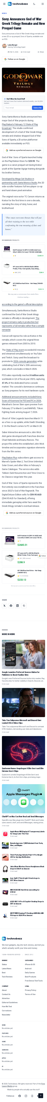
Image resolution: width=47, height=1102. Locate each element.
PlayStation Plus (9, 457)
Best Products (30, 977)
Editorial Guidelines (10, 1002)
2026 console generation (25, 361)
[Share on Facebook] (10, 605)
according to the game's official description (22, 304)
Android (28, 969)
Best (3, 973)
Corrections (6, 1011)
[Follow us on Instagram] (26, 1096)
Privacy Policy (30, 990)
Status (4, 964)
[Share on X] (4, 605)
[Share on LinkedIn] (17, 605)
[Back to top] (40, 1095)
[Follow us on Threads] (32, 1096)
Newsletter (6, 1015)
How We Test (7, 1006)
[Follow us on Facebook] (19, 1096)
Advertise (6, 998)
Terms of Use (30, 994)
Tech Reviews (7, 977)
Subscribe (38, 108)
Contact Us (6, 994)
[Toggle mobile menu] (42, 3)
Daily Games (30, 973)
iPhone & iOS (30, 964)
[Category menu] (4, 3)
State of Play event (15, 350)
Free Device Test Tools (34, 981)
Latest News (6, 969)
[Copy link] (24, 605)
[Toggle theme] (34, 4)
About (4, 990)
